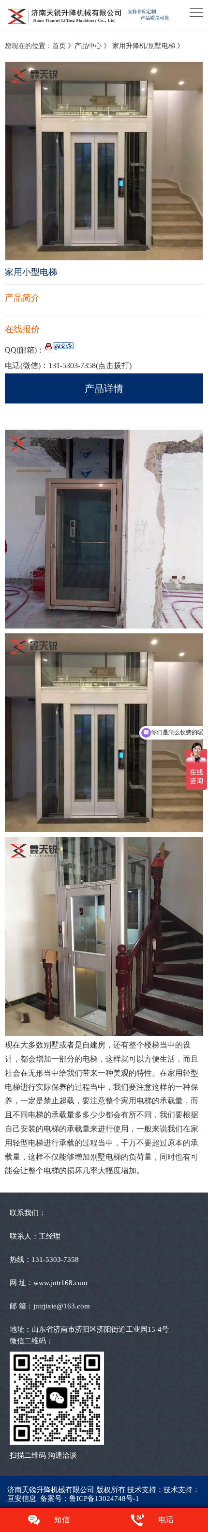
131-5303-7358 (90, 365)
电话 (166, 1520)
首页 (59, 45)
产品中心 (88, 45)
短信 (62, 1520)
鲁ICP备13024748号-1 (104, 1498)
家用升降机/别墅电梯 (144, 45)
